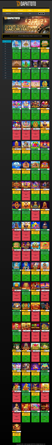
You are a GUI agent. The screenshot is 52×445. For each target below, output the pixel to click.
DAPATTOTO (14, 35)
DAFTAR (41, 13)
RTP (11, 35)
